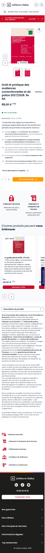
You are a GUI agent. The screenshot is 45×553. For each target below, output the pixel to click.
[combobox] (22, 12)
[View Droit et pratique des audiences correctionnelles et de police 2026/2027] (17, 72)
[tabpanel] (22, 366)
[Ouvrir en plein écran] (22, 45)
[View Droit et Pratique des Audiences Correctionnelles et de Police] (27, 72)
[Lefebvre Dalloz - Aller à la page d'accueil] (18, 4)
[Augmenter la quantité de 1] (8, 179)
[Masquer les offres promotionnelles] (43, 18)
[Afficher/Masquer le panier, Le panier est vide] (41, 5)
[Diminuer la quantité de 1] (3, 179)
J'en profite (32, 19)
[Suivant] (5, 62)
